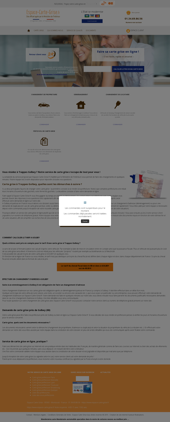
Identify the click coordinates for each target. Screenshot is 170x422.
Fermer (85, 221)
